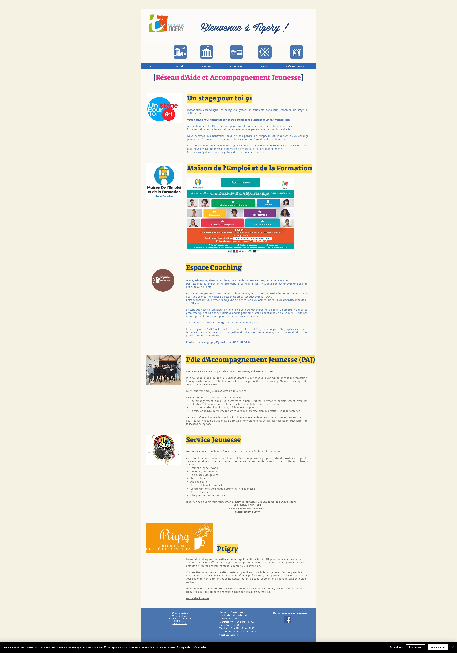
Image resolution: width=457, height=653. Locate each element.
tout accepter (438, 647)
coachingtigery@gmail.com (214, 342)
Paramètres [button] (396, 647)
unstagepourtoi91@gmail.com (271, 119)
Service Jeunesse (245, 501)
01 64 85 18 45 (237, 508)
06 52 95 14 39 (262, 591)
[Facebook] (287, 619)
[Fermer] (453, 647)
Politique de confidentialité (191, 647)
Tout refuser (415, 647)
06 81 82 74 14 (241, 342)
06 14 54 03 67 (257, 508)
